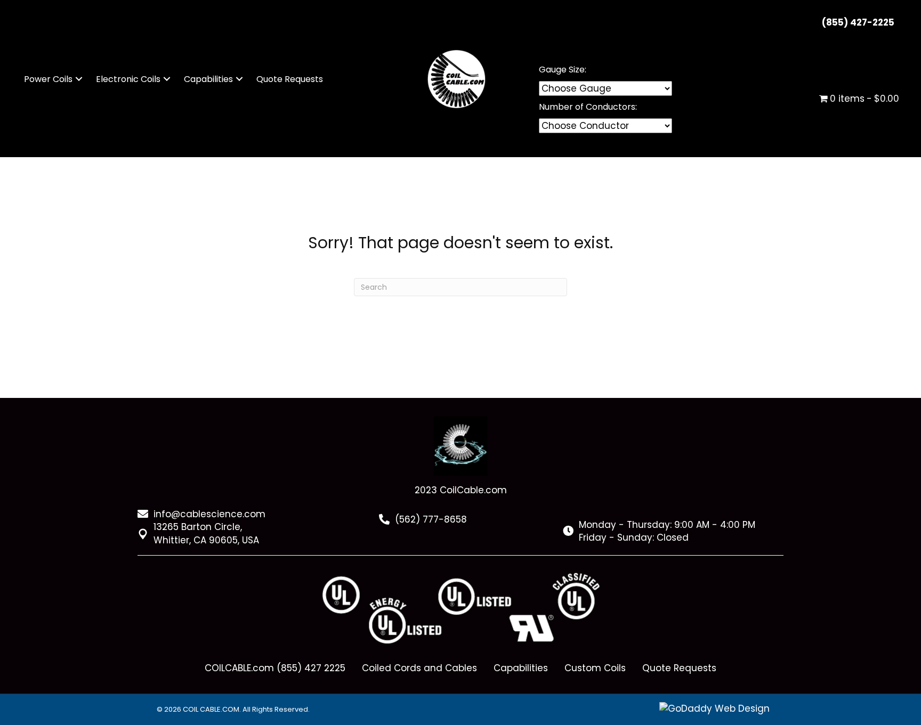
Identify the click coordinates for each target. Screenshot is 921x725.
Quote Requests (679, 668)
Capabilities (521, 668)
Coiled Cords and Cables (419, 668)
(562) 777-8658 (431, 519)
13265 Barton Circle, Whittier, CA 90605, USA (206, 533)
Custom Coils (595, 668)
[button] (78, 79)
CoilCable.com (473, 490)
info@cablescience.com (209, 514)
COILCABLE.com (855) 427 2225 (275, 668)
